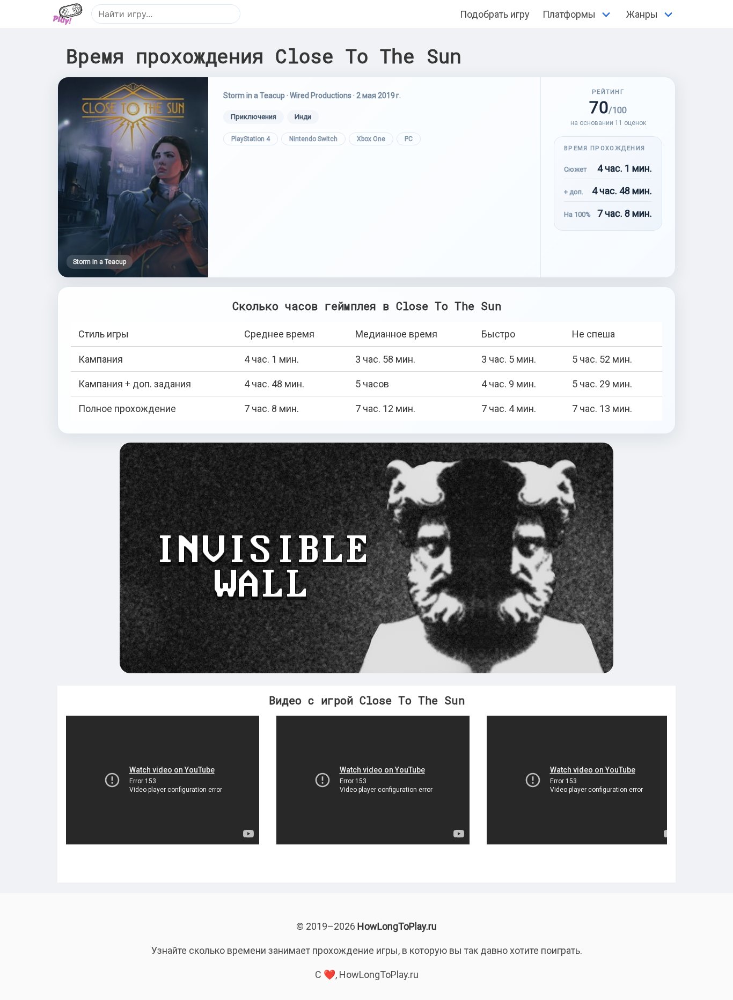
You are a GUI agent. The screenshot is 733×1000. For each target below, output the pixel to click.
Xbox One (371, 139)
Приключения (253, 117)
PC (409, 139)
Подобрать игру (495, 14)
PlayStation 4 (250, 139)
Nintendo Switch (313, 139)
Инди (303, 117)
